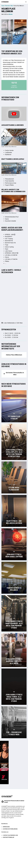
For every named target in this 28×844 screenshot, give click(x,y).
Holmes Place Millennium (14, 355)
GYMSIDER (5, 2)
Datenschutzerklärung (10, 829)
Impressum (6, 826)
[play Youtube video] (14, 114)
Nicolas (10, 14)
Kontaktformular (8, 837)
